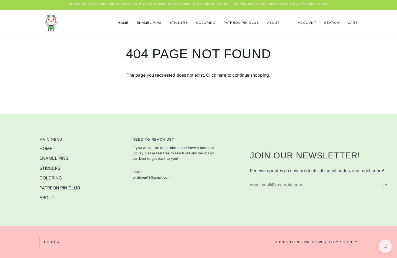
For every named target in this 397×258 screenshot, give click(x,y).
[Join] (380, 185)
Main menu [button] (50, 139)
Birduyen (289, 242)
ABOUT (46, 197)
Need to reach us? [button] (153, 139)
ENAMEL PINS (53, 158)
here (221, 75)
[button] (149, 23)
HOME (45, 148)
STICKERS (49, 168)
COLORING (50, 178)
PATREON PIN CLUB (59, 188)
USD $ (50, 242)
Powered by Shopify (335, 242)
